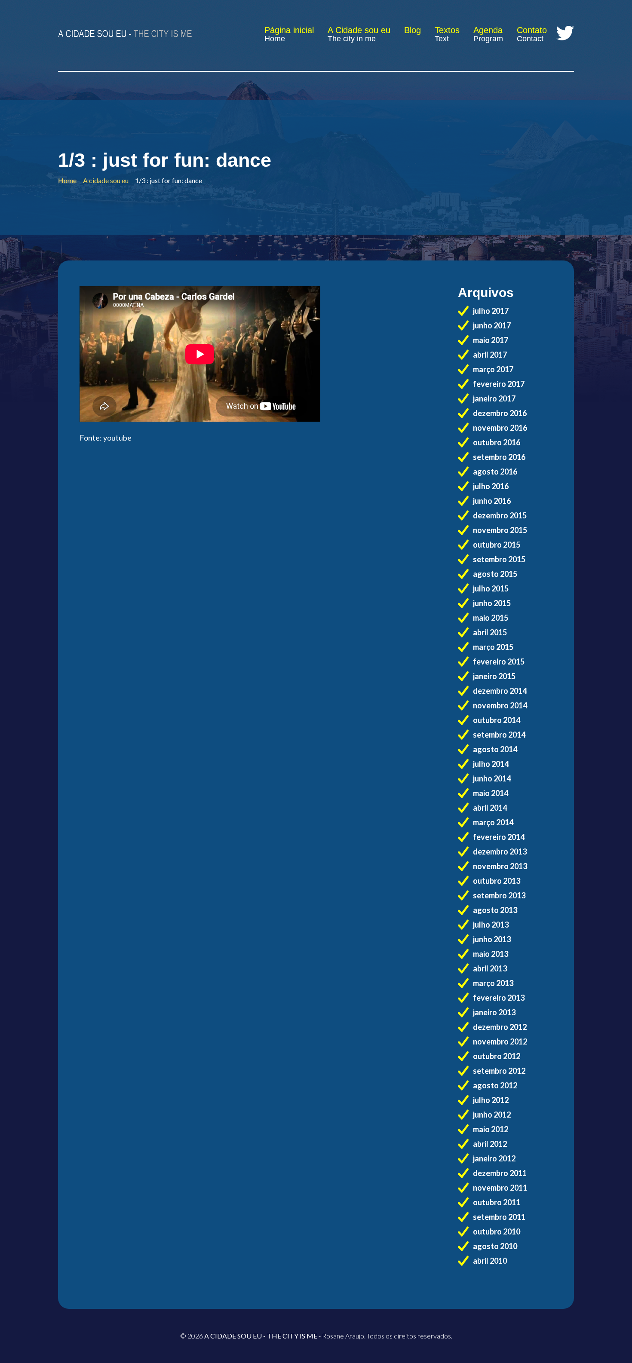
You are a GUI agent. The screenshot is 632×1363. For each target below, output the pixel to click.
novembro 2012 (500, 1041)
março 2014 (493, 822)
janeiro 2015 (494, 676)
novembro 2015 (500, 530)
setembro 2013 (499, 895)
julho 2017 (491, 310)
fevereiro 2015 (499, 661)
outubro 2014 (496, 720)
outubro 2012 (496, 1056)
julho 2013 (491, 924)
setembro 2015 (499, 559)
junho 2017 (492, 325)
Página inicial (289, 30)
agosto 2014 (495, 749)
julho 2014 (491, 764)
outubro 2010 (496, 1231)
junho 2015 (492, 603)
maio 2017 (490, 340)
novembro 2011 (500, 1187)
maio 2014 (490, 793)
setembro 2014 (499, 734)
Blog (412, 30)
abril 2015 (490, 632)
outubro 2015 (496, 544)
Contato (532, 30)
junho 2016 (492, 500)
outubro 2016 (496, 442)
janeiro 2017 (494, 398)
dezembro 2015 (500, 515)
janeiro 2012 (494, 1158)
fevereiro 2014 (499, 837)
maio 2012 (490, 1129)
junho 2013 (492, 939)
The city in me (352, 38)
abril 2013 (490, 968)
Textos (447, 30)
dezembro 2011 (500, 1173)
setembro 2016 (499, 457)
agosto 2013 (495, 910)
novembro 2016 (500, 427)
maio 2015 (490, 617)
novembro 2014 (500, 705)
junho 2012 (492, 1114)
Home (274, 38)
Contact (530, 38)
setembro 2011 (499, 1217)
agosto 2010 (495, 1246)
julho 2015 (491, 588)
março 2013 (493, 983)
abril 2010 (490, 1260)
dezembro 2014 (500, 690)
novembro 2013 (500, 866)
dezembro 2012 (500, 1027)
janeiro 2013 (494, 1012)
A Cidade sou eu (359, 30)
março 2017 (493, 369)
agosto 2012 (495, 1085)
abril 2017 (490, 354)
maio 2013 (490, 954)
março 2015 (493, 647)
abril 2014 (490, 807)
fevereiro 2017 (499, 384)
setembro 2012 (499, 1070)
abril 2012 (490, 1144)
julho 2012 (491, 1100)
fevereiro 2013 (499, 997)
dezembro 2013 (500, 851)
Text (442, 38)
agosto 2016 (495, 471)
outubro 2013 (496, 880)
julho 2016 (491, 486)
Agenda (488, 30)
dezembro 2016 (500, 413)
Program (488, 38)
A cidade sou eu (106, 180)
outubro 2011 (496, 1202)
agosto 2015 (495, 574)
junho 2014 (492, 778)
